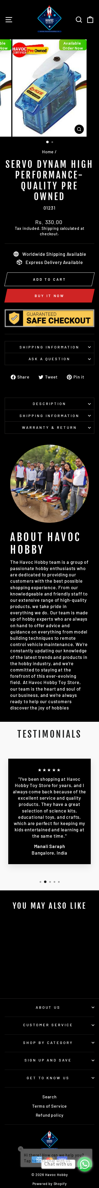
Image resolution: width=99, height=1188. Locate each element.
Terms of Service (49, 1106)
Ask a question (50, 359)
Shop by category (48, 1042)
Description (50, 403)
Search (49, 1096)
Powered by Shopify (49, 1183)
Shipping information (49, 347)
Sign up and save (48, 1060)
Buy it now (49, 296)
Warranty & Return (49, 427)
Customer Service (48, 1025)
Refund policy (50, 1115)
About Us (48, 1007)
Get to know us (48, 1078)
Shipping (50, 228)
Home (48, 151)
